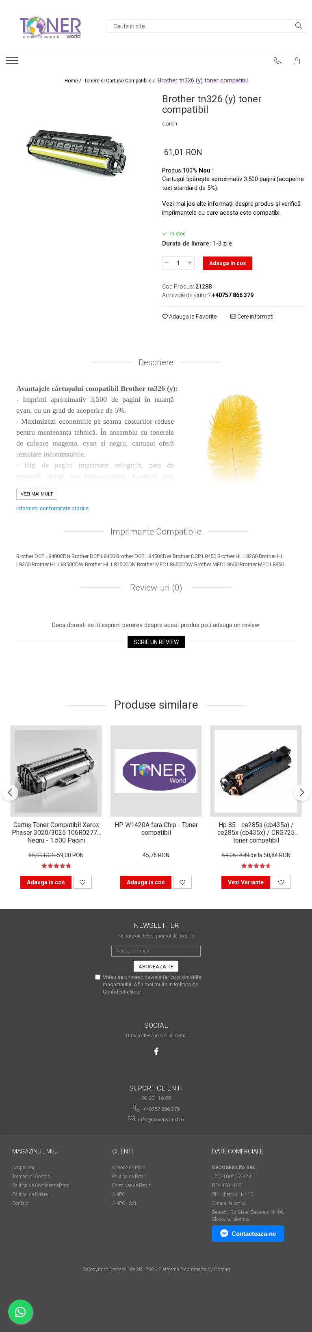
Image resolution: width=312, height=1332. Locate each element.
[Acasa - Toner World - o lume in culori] (50, 26)
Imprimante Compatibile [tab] (156, 532)
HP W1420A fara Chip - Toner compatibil (156, 828)
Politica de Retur (129, 1176)
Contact (20, 1203)
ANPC (118, 1194)
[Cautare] (298, 26)
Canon (169, 124)
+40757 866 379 (161, 1109)
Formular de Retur (131, 1185)
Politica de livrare (30, 1194)
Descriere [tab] (156, 362)
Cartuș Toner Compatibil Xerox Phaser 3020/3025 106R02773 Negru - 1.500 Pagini (56, 832)
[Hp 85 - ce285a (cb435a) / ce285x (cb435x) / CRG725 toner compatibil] (256, 771)
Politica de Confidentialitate (40, 1185)
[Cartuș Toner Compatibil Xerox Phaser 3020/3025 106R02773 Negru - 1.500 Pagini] (56, 771)
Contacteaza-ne (254, 1233)
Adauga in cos (227, 263)
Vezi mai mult (37, 494)
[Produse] (13, 63)
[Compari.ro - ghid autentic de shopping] (155, 1300)
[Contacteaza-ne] (277, 61)
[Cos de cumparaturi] (297, 61)
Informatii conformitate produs (52, 508)
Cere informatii (255, 316)
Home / (73, 81)
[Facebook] (156, 1051)
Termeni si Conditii (32, 1176)
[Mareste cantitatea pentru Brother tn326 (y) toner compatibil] (190, 262)
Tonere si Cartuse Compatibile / (120, 81)
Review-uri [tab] (155, 588)
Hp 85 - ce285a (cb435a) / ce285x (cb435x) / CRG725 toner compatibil (256, 832)
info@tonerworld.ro (160, 1119)
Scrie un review (156, 642)
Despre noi (23, 1167)
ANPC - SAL (124, 1203)
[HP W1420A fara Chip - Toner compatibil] (156, 771)
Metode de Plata (128, 1167)
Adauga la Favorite (192, 316)
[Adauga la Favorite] (82, 882)
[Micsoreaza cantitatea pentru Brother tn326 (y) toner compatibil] (166, 262)
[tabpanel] (78, 152)
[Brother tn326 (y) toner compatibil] (78, 152)
